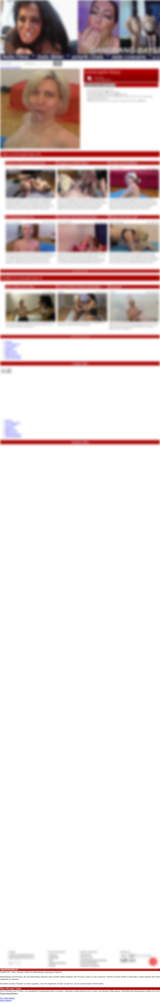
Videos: (6, 370)
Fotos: (6, 372)
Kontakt (52, 966)
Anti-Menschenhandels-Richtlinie (93, 960)
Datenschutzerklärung (8, 993)
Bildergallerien (11, 351)
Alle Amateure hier (12, 344)
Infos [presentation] (97, 85)
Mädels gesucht (11, 353)
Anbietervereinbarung (57, 963)
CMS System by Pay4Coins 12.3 (21, 957)
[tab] (89, 85)
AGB (51, 960)
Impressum (53, 955)
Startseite (8, 342)
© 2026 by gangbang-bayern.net (21, 955)
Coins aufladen (11, 346)
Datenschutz (54, 957)
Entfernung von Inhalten (90, 966)
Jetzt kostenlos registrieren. (10, 67)
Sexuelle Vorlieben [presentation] (108, 85)
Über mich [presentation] (89, 85)
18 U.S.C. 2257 (86, 957)
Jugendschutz (85, 955)
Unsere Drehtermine (13, 358)
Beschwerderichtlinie (88, 963)
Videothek (9, 349)
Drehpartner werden (13, 355)
